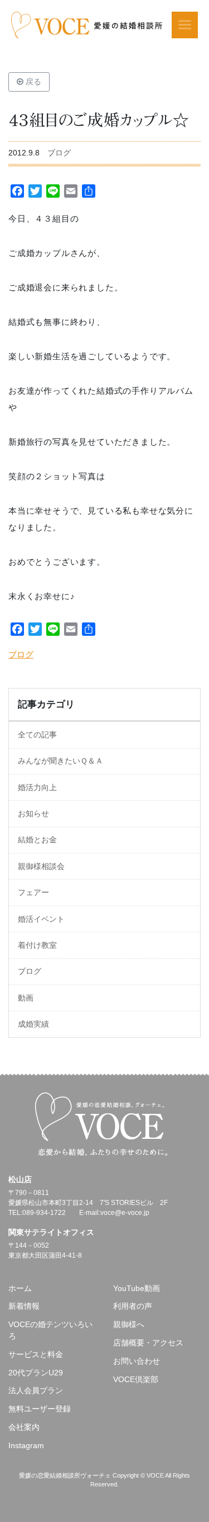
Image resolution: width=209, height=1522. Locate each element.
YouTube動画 (136, 1288)
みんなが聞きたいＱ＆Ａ (60, 760)
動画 (25, 997)
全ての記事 (37, 734)
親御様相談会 (41, 866)
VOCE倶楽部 (135, 1379)
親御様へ (128, 1324)
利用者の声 (132, 1306)
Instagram (26, 1445)
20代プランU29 (35, 1372)
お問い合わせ (136, 1361)
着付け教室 (37, 945)
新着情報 (24, 1306)
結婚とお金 (37, 839)
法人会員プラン (35, 1390)
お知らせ (33, 813)
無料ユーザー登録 (39, 1408)
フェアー (33, 892)
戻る (32, 81)
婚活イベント (41, 919)
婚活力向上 (37, 787)
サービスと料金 (35, 1354)
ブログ (59, 152)
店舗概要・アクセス (148, 1342)
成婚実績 (33, 1023)
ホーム (20, 1288)
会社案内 (24, 1427)
